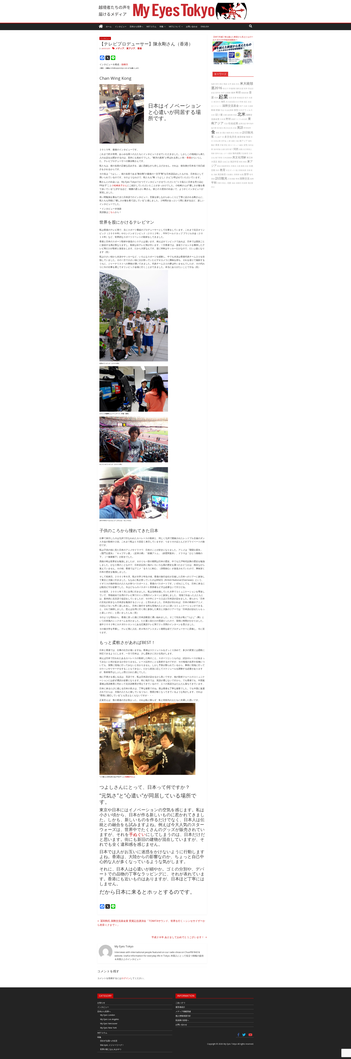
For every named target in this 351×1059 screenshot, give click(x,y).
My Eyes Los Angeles (109, 1019)
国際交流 (245, 178)
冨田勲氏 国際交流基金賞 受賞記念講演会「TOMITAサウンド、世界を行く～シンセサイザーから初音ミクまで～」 (151, 923)
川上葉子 (218, 137)
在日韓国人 (247, 149)
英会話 (250, 88)
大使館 (250, 106)
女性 (246, 144)
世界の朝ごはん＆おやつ (110, 1049)
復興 (252, 178)
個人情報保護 (240, 170)
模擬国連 (244, 92)
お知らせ (101, 1002)
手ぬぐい (137, 834)
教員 (219, 166)
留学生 (218, 92)
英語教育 (222, 174)
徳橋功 (124, 64)
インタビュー (120, 26)
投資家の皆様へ (182, 1020)
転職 (242, 174)
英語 (240, 127)
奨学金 (224, 141)
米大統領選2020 (232, 102)
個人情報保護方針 (183, 1015)
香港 (139, 48)
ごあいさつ (180, 1002)
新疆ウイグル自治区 (239, 119)
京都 (248, 170)
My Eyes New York (108, 1027)
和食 (235, 115)
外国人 (224, 183)
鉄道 (213, 92)
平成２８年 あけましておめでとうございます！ (179, 937)
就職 (241, 149)
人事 (229, 141)
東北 (232, 132)
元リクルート (216, 106)
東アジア (130, 48)
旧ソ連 (219, 114)
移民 (250, 141)
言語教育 (244, 153)
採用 (227, 149)
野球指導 (247, 128)
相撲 (228, 132)
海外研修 (217, 149)
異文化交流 (227, 128)
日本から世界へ (136, 26)
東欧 (217, 132)
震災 (221, 84)
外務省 (233, 166)
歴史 (226, 145)
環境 (241, 162)
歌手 (223, 92)
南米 (233, 92)
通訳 (224, 132)
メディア (119, 48)
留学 (246, 174)
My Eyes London (107, 1015)
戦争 (245, 88)
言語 (226, 123)
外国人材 (238, 132)
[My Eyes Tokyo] (100, 26)
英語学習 (234, 161)
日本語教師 (227, 157)
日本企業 (217, 141)
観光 (221, 128)
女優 (223, 149)
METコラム (151, 26)
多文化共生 (230, 136)
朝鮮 (213, 153)
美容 (249, 102)
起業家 (228, 92)
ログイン (125, 978)
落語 (220, 161)
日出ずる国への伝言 (108, 1040)
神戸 (241, 106)
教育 (222, 170)
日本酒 (222, 119)
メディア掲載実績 (183, 1011)
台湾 (229, 84)
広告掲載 (231, 178)
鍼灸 (241, 145)
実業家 (236, 174)
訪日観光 (221, 178)
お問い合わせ (191, 26)
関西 (235, 149)
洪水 (237, 84)
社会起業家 (229, 110)
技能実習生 (225, 166)
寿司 (217, 84)
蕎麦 (225, 84)
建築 (230, 153)
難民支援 (239, 88)
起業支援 (242, 123)
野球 (228, 119)
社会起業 (233, 123)
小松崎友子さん (119, 185)
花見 (230, 97)
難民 (223, 101)
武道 (235, 128)
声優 (221, 145)
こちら (111, 212)
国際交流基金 (230, 106)
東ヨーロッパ (233, 145)
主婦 (245, 106)
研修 (218, 109)
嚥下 (231, 149)
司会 (222, 110)
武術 (246, 166)
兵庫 (225, 115)
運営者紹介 (180, 1007)
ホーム (109, 26)
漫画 (233, 84)
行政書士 (229, 174)
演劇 (215, 174)
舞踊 (242, 166)
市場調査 (232, 88)
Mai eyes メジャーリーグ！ (112, 1045)
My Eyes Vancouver (108, 1023)
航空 (246, 97)
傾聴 (233, 141)
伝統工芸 (226, 162)
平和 (214, 182)
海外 (217, 170)
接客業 (230, 115)
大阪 (237, 141)
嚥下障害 (218, 157)
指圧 (245, 102)
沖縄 (219, 183)
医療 (216, 97)
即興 (241, 102)
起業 (223, 96)
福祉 (233, 183)
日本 (213, 115)
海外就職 (236, 153)
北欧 (229, 182)
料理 (238, 92)
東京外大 (217, 102)
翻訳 (213, 145)
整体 (245, 162)
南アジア (243, 140)
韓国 (248, 136)
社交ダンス (230, 170)
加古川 (225, 88)
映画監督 (240, 97)
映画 (213, 109)
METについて (175, 26)
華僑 (237, 178)
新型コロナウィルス (243, 109)
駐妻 (234, 97)
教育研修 (241, 136)
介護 (238, 166)
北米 (241, 114)
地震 (213, 84)
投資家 (244, 183)
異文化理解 (239, 157)
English (205, 26)
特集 (161, 26)
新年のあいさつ (221, 153)
